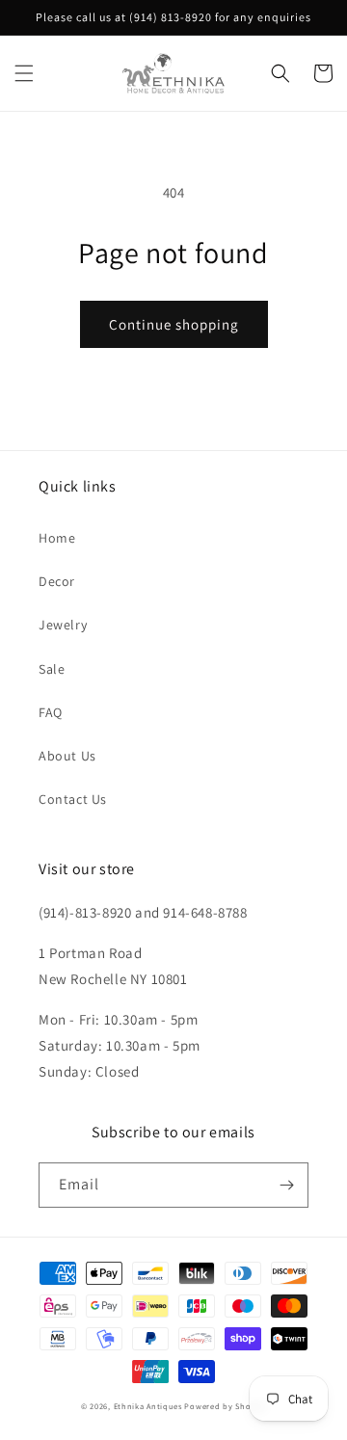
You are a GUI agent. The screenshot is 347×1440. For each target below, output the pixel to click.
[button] (24, 73)
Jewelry (63, 624)
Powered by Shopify (225, 1405)
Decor (57, 581)
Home (57, 538)
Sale (52, 669)
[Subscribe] (286, 1185)
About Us (67, 755)
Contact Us (73, 799)
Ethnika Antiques (148, 1405)
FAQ (51, 712)
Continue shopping (174, 324)
